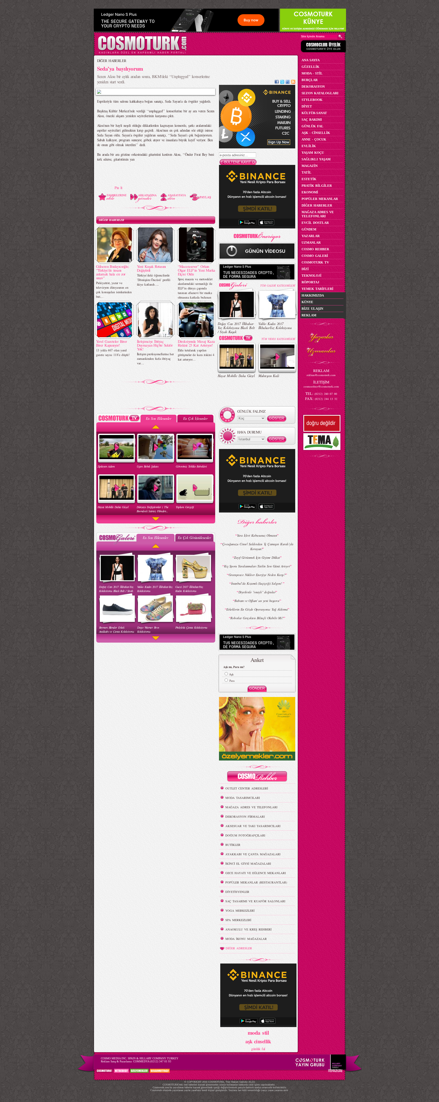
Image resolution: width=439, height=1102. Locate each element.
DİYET (307, 106)
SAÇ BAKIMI (312, 119)
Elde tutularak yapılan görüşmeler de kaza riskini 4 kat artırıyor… (196, 355)
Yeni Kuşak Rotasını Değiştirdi (151, 268)
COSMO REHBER (315, 249)
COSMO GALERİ (315, 256)
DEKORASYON (313, 86)
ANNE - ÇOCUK (314, 139)
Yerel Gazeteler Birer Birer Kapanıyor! (111, 343)
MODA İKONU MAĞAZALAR (246, 939)
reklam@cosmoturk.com (321, 375)
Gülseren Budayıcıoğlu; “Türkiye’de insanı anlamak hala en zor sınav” (112, 272)
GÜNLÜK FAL (312, 126)
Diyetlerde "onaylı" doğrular (257, 592)
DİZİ (305, 269)
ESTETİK (309, 179)
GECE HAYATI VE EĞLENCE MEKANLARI (255, 873)
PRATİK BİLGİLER (317, 186)
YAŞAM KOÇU (313, 152)
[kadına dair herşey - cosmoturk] (142, 53)
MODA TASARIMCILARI (242, 798)
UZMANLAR (311, 242)
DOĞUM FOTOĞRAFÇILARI (245, 835)
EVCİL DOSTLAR (315, 223)
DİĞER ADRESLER (239, 948)
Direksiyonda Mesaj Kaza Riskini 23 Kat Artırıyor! (196, 343)
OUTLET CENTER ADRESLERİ (246, 788)
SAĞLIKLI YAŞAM (316, 159)
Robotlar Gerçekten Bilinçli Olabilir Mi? (257, 618)
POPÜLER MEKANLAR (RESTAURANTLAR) (256, 882)
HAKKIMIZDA (313, 295)
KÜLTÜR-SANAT (314, 113)
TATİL (306, 172)
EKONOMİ (310, 192)
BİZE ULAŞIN (312, 309)
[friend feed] (288, 82)
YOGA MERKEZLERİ (240, 910)
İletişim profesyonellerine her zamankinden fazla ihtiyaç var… (155, 358)
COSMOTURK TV (315, 262)
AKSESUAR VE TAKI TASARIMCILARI (252, 826)
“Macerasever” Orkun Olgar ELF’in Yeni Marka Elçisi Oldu (196, 270)
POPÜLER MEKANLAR (320, 199)
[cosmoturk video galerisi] (236, 339)
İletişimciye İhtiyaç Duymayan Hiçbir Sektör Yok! (155, 345)
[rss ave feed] (293, 82)
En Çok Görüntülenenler (194, 537)
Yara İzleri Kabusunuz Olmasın (257, 535)
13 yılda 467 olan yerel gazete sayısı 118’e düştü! (112, 352)
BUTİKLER (232, 845)
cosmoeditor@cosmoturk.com (321, 386)
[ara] (340, 37)
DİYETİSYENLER (237, 892)
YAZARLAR (311, 236)
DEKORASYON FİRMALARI (245, 816)
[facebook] (277, 82)
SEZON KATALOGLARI (320, 93)
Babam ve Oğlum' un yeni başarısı (256, 600)
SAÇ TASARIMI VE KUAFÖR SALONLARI (255, 901)
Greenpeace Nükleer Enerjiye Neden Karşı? (257, 574)
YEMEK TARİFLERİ (317, 289)
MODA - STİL (312, 73)
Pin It (118, 187)
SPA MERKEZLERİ (238, 920)
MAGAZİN (310, 166)
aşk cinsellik (258, 1041)
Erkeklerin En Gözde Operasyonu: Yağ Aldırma (257, 609)
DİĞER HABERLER (111, 60)
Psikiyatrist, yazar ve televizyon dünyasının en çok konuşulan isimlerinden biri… (114, 290)
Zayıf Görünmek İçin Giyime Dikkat (257, 557)
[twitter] (282, 82)
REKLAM (309, 315)
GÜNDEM (309, 229)
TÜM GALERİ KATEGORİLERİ (277, 285)
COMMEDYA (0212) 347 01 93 (152, 1061)
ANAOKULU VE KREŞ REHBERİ (248, 929)
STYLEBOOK (312, 100)
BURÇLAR (310, 80)
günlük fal (258, 1048)
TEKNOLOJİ (311, 275)
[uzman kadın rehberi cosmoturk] (257, 777)
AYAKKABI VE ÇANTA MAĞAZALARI (252, 854)
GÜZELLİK (310, 67)
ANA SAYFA (311, 60)
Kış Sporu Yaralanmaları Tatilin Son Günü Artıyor (257, 566)
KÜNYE (307, 302)
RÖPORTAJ (310, 282)
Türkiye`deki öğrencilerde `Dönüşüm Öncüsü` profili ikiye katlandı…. (153, 280)
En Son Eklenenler (158, 418)
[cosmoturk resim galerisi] (236, 284)
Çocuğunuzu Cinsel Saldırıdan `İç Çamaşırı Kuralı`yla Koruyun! (257, 546)
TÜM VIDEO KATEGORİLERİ (278, 339)
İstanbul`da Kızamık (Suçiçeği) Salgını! (257, 583)
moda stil (258, 1032)
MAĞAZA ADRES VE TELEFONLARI (251, 807)
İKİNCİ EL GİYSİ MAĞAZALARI (248, 863)
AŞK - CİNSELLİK (316, 133)
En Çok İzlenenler (195, 418)
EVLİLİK (309, 146)
